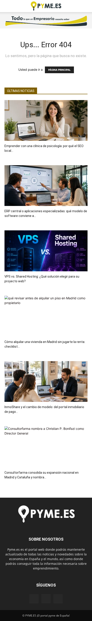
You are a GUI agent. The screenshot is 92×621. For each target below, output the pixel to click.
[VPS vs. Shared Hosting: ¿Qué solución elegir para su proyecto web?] (46, 250)
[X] (58, 598)
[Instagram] (46, 598)
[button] (7, 6)
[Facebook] (33, 598)
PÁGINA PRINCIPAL (59, 69)
